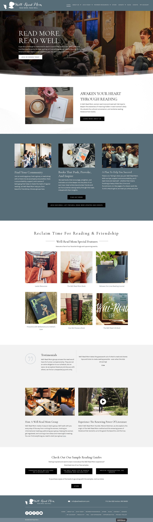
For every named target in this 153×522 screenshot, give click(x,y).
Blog (110, 511)
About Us (70, 511)
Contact (117, 511)
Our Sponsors (96, 514)
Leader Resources (41, 286)
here (42, 189)
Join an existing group (23, 176)
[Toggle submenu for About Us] (80, 4)
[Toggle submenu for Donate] (125, 4)
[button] (103, 402)
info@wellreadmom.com (80, 501)
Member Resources (93, 511)
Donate (124, 511)
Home (63, 511)
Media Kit (80, 514)
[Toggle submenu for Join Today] (92, 4)
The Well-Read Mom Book (76, 286)
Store (104, 511)
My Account (71, 514)
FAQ (87, 514)
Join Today (80, 511)
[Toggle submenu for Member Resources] (110, 4)
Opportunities (108, 514)
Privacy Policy (121, 514)
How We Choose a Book (76, 328)
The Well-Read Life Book (111, 328)
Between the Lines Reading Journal (111, 286)
